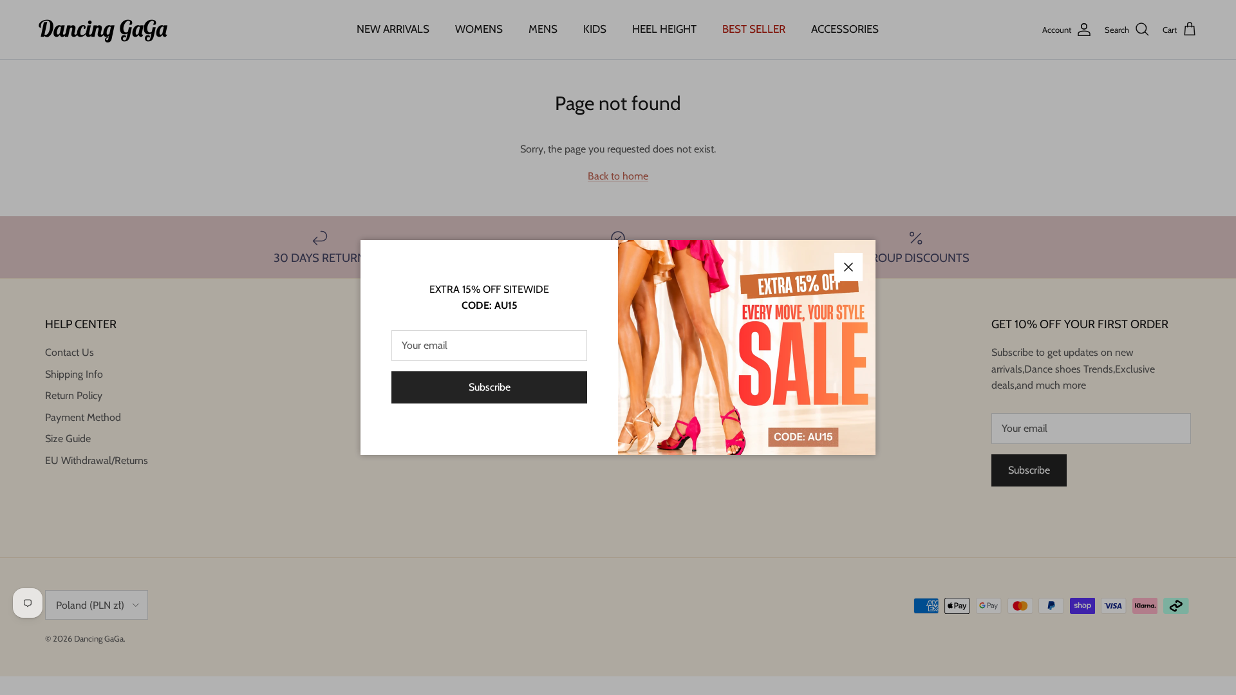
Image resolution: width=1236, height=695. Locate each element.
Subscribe (489, 387)
